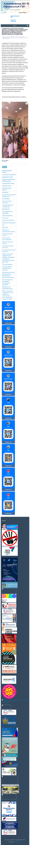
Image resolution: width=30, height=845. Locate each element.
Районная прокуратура (8, 223)
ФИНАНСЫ (5, 192)
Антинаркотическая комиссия (7, 246)
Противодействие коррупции (7, 212)
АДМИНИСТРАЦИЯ (7, 177)
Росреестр (5, 218)
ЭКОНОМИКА (6, 199)
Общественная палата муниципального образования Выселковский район (8, 275)
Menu (14, 25)
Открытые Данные (7, 215)
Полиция (4, 161)
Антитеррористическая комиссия (8, 250)
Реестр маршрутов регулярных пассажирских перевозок (7, 282)
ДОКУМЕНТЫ (6, 209)
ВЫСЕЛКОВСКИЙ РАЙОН (7, 171)
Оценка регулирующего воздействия (9, 195)
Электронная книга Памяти (7, 242)
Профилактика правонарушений (7, 287)
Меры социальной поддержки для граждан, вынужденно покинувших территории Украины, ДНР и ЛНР (8, 258)
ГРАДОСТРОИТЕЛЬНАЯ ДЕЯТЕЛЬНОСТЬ (8, 180)
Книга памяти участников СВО (6, 238)
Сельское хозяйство (13, 20)
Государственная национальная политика (7, 268)
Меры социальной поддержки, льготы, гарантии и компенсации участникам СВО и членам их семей (7, 295)
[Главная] (15, 10)
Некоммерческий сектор (7, 234)
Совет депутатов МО (8, 220)
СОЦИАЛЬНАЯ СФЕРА (8, 183)
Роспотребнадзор (7, 264)
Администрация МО (15, 16)
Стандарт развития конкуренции (7, 206)
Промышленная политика (6, 202)
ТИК (3, 225)
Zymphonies (17, 842)
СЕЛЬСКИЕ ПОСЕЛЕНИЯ (9, 174)
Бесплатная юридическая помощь (8, 230)
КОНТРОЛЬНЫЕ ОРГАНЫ (6, 189)
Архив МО (5, 227)
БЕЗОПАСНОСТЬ (6, 186)
